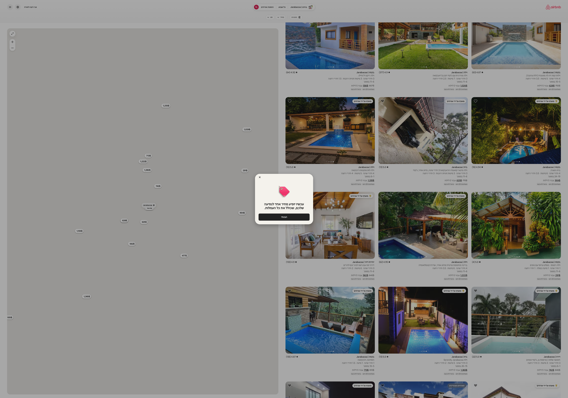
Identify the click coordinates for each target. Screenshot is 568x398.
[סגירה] (260, 177)
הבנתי (284, 217)
